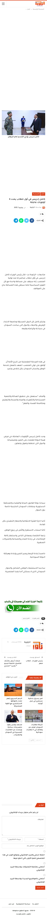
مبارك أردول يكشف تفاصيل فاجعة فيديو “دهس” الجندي (12, 663)
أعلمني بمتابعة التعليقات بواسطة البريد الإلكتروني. (27, 868)
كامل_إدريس (26, 618)
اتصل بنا (35, 904)
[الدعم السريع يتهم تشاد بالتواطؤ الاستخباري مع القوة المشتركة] (13, 690)
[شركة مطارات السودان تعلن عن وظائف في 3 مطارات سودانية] (34, 716)
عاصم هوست (21, 914)
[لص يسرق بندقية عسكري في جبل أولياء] (34, 690)
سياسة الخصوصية (23, 904)
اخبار (42, 194)
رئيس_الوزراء (36, 618)
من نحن (11, 904)
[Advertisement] (23, 35)
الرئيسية (36, 194)
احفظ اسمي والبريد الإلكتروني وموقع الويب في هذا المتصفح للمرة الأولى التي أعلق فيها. (24, 856)
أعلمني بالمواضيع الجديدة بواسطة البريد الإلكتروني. (27, 880)
